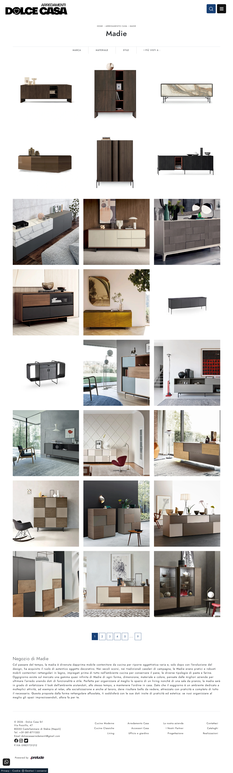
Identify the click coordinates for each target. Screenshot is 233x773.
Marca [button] (77, 50)
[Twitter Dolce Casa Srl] (26, 740)
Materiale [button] (102, 50)
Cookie (16, 770)
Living (110, 733)
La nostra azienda (173, 723)
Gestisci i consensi (36, 770)
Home (100, 26)
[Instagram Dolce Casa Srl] (21, 740)
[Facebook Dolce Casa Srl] (16, 740)
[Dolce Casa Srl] (36, 9)
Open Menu (221, 8)
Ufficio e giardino (139, 733)
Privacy (5, 770)
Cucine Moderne (104, 723)
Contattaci (212, 723)
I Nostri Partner (174, 728)
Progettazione (175, 733)
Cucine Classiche (104, 728)
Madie (133, 26)
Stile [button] (126, 50)
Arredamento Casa (116, 26)
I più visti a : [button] (152, 50)
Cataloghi (212, 728)
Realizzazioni (210, 733)
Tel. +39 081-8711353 (27, 732)
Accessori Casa (140, 728)
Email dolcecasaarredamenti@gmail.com (37, 736)
